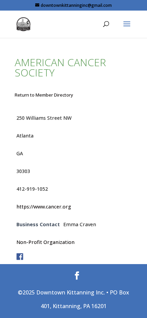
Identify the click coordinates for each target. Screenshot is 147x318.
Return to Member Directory (44, 95)
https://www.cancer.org (43, 206)
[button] (126, 28)
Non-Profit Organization (45, 242)
